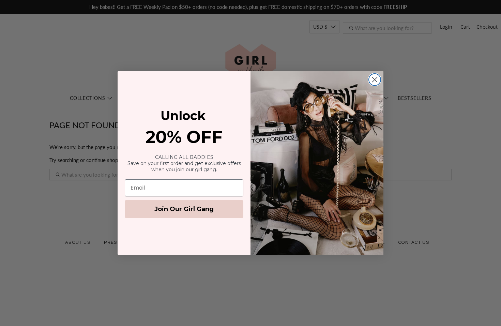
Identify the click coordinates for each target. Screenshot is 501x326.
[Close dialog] (375, 80)
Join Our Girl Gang (184, 209)
